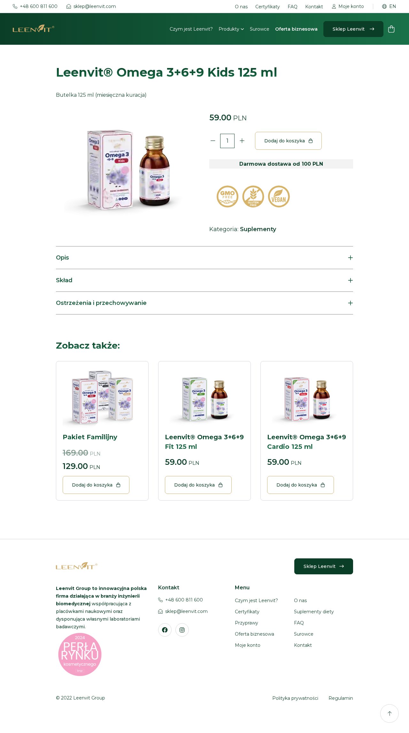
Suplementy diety (314, 612)
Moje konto (351, 6)
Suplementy (258, 229)
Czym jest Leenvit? (191, 29)
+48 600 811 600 (39, 6)
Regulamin (340, 698)
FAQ (292, 7)
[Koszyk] (391, 29)
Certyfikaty (267, 7)
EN (392, 6)
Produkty (230, 29)
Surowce (259, 29)
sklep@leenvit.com (94, 6)
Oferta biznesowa (296, 29)
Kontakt (314, 7)
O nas (241, 7)
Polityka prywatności (295, 698)
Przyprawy (246, 623)
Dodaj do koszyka (284, 141)
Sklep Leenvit (349, 29)
